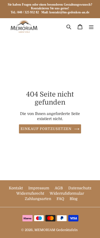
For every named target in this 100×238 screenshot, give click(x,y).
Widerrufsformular (67, 193)
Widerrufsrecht (30, 193)
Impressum (39, 188)
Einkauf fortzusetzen (46, 129)
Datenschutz (79, 188)
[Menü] (91, 26)
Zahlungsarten (38, 199)
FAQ (61, 199)
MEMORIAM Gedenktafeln (56, 230)
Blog (74, 199)
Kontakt (16, 188)
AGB (59, 188)
